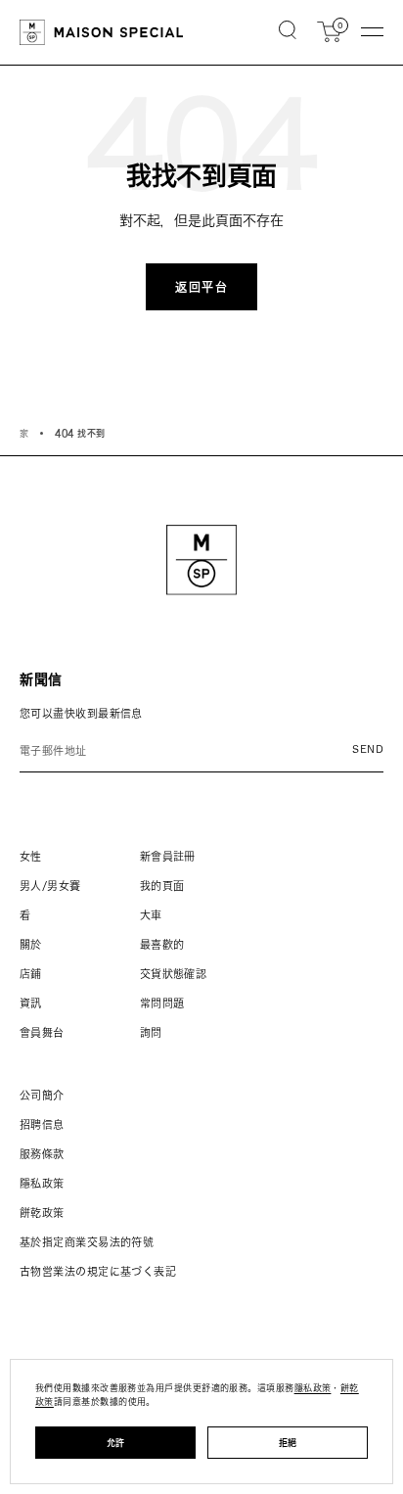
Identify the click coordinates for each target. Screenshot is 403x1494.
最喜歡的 (162, 944)
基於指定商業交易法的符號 (87, 1242)
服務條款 (42, 1153)
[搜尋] (287, 32)
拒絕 (288, 1442)
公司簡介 (42, 1095)
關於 (31, 944)
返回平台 (201, 287)
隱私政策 (42, 1183)
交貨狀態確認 (173, 973)
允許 (116, 1442)
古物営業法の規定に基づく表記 (98, 1271)
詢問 (151, 1032)
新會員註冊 (168, 856)
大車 (151, 915)
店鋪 (31, 973)
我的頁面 (162, 885)
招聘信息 (42, 1124)
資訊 (31, 1003)
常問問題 (162, 1003)
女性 (31, 856)
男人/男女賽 (50, 885)
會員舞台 (42, 1032)
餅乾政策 (42, 1212)
